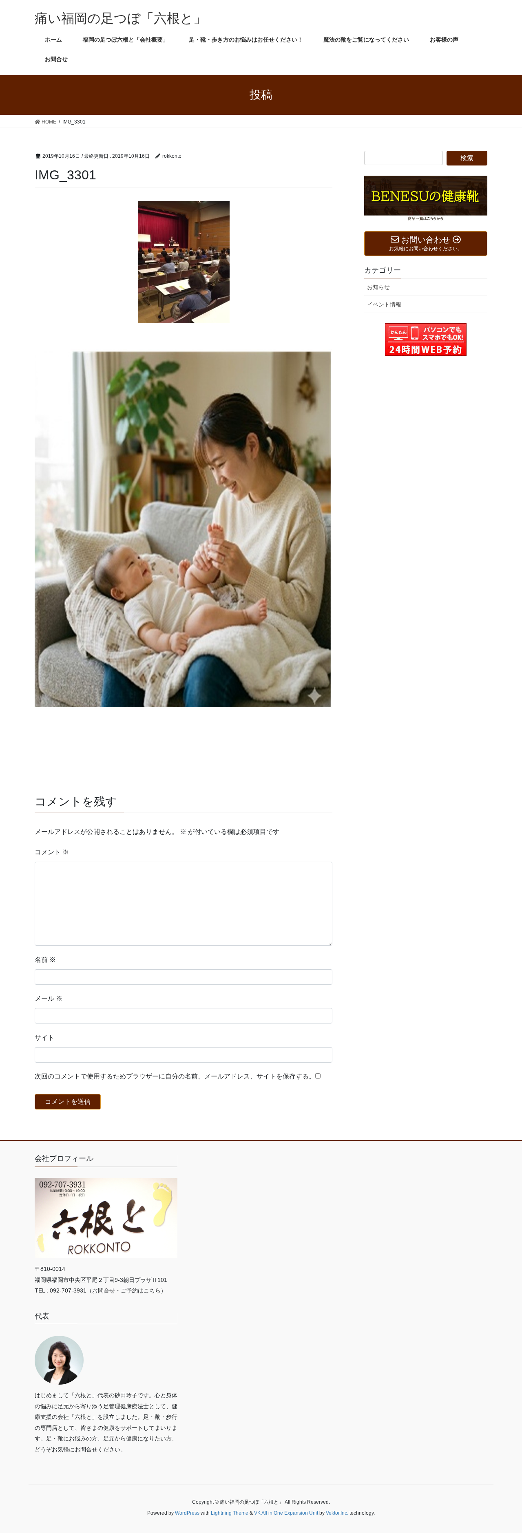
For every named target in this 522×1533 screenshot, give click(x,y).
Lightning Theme (229, 1513)
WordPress (187, 1513)
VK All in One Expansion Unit (286, 1513)
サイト (44, 1037)
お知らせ (378, 287)
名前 (45, 959)
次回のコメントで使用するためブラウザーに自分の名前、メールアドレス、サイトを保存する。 (175, 1076)
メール (48, 998)
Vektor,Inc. (337, 1513)
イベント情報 (384, 304)
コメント (52, 852)
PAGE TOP (502, 1480)
